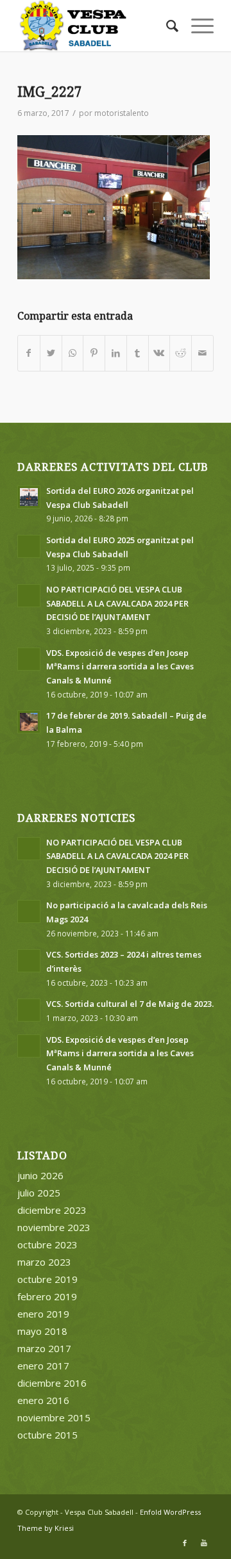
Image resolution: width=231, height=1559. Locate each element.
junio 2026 (40, 1175)
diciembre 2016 (52, 1382)
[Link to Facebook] (184, 1543)
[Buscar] (165, 25)
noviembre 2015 (53, 1417)
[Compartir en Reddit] (180, 353)
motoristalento (121, 113)
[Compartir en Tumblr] (137, 353)
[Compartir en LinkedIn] (115, 353)
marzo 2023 (44, 1261)
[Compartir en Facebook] (29, 353)
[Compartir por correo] (202, 353)
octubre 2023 (47, 1244)
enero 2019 (43, 1313)
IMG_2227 (49, 92)
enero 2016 (43, 1400)
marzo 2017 (44, 1348)
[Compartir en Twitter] (51, 353)
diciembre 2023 (52, 1210)
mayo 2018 (42, 1331)
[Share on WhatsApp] (72, 353)
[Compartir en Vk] (159, 353)
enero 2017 (43, 1365)
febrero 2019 (47, 1296)
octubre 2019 (47, 1279)
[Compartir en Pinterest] (94, 353)
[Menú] (196, 25)
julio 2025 (38, 1192)
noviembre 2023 (53, 1227)
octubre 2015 (47, 1434)
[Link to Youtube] (204, 1543)
